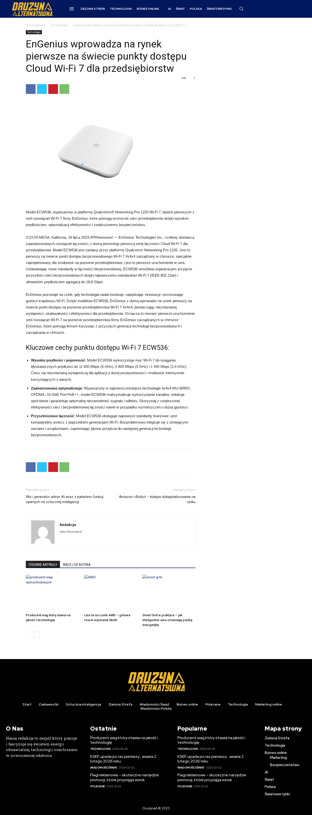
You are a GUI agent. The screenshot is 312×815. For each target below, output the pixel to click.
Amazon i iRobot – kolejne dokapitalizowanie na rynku (157, 499)
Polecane (97, 786)
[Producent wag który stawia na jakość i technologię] (52, 593)
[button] (241, 8)
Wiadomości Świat (103, 768)
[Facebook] (31, 89)
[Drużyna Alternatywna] (32, 9)
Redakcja (68, 524)
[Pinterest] (53, 89)
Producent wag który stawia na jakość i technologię (124, 740)
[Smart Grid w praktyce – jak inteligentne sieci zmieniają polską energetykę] (168, 593)
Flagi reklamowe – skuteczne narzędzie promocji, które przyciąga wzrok (124, 777)
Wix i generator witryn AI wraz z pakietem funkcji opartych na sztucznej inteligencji (64, 499)
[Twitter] (42, 89)
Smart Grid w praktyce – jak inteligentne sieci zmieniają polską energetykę (167, 620)
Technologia (59, 25)
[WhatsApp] (64, 89)
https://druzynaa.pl (71, 531)
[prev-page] (29, 635)
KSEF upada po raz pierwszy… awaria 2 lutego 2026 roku (123, 759)
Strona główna (36, 25)
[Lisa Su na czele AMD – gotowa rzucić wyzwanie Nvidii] (110, 593)
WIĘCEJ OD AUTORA (77, 565)
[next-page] (37, 635)
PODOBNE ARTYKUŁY (43, 565)
